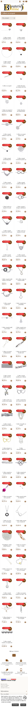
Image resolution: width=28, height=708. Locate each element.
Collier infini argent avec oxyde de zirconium (21, 522)
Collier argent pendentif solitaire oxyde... (21, 63)
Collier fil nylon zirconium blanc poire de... (21, 111)
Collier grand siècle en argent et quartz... (21, 498)
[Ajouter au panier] (11, 42)
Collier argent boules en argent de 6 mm (7, 643)
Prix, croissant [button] (5, 18)
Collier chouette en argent (21, 424)
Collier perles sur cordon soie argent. (7, 400)
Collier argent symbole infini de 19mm (21, 184)
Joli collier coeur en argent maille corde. (21, 280)
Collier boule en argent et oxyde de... (7, 208)
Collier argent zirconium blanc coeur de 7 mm (21, 39)
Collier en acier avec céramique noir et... (7, 522)
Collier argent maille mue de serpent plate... (7, 377)
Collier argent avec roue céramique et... (21, 328)
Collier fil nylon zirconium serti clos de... (21, 87)
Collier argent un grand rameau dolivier (7, 474)
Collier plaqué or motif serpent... (7, 618)
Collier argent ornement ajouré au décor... (21, 160)
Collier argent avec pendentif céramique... (21, 304)
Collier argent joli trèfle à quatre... (21, 473)
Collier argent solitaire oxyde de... (7, 134)
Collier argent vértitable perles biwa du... (7, 39)
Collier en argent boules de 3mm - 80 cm (21, 594)
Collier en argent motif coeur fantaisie (21, 135)
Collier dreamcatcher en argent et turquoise (21, 449)
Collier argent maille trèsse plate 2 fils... (7, 425)
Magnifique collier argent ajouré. (7, 545)
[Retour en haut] (14, 655)
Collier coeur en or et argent (7, 569)
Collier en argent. (7, 86)
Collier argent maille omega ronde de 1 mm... (7, 63)
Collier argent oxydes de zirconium (7, 304)
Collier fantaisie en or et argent (21, 618)
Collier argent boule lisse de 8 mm (7, 231)
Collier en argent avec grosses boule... (7, 498)
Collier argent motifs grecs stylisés (21, 376)
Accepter (23, 704)
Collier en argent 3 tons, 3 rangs (21, 545)
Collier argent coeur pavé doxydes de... (21, 256)
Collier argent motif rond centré (7, 328)
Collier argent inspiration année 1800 (7, 594)
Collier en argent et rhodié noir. (21, 352)
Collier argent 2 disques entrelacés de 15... (21, 208)
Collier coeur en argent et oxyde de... (21, 232)
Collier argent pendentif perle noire (7, 160)
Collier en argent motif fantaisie (7, 352)
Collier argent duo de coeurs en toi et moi (21, 401)
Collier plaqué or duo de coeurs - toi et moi (7, 449)
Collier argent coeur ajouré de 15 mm (7, 184)
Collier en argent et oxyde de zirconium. (7, 110)
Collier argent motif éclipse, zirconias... (7, 279)
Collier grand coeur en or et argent (21, 569)
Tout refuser (15, 704)
